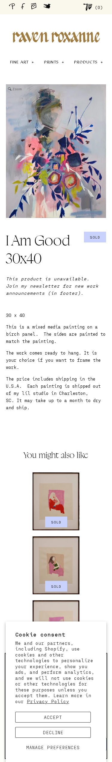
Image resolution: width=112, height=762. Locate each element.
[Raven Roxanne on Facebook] (24, 7)
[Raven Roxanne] (56, 27)
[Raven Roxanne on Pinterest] (13, 7)
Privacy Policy (48, 701)
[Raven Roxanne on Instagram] (35, 7)
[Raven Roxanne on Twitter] (48, 6)
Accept (53, 717)
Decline (53, 732)
